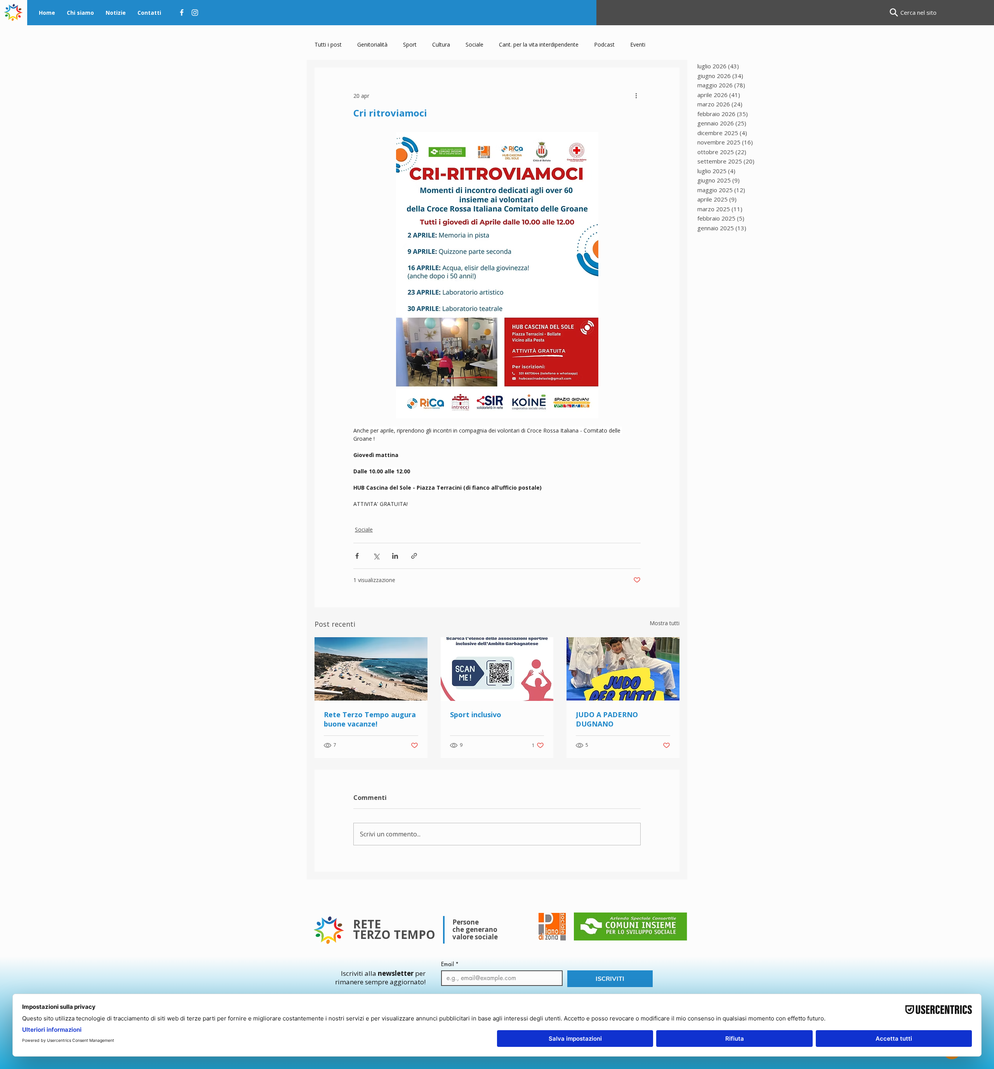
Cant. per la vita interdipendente (539, 44)
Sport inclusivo (475, 714)
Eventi (637, 44)
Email (450, 964)
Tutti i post (328, 44)
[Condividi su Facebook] (357, 556)
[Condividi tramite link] (414, 556)
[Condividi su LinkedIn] (395, 556)
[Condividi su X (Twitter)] (376, 556)
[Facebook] (181, 12)
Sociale (474, 44)
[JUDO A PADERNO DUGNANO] (623, 668)
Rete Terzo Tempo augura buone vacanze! (370, 719)
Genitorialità (372, 44)
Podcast (604, 44)
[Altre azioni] (636, 95)
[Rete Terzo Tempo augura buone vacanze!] (371, 668)
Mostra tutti (664, 623)
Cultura (441, 44)
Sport (410, 44)
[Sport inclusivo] (497, 669)
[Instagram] (195, 12)
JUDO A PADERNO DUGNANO (607, 719)
